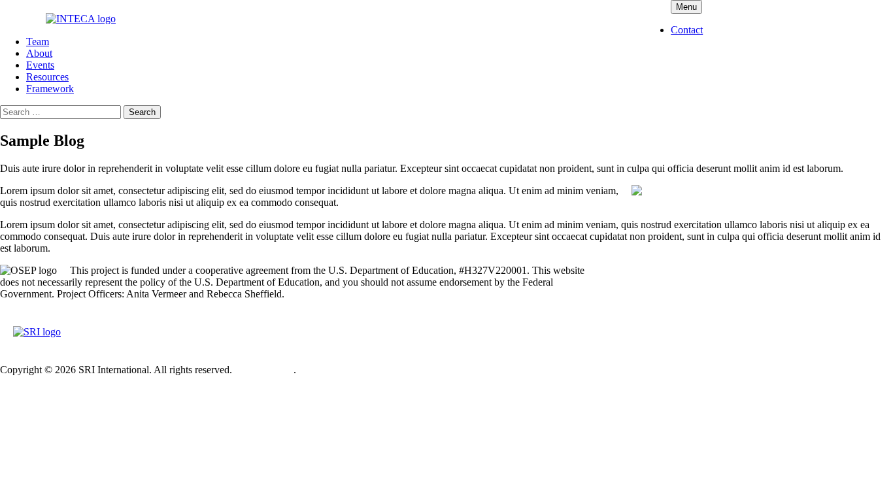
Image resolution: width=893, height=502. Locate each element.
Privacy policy (264, 369)
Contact (687, 29)
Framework (50, 88)
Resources (47, 76)
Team (37, 41)
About (39, 53)
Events (40, 65)
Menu (686, 7)
